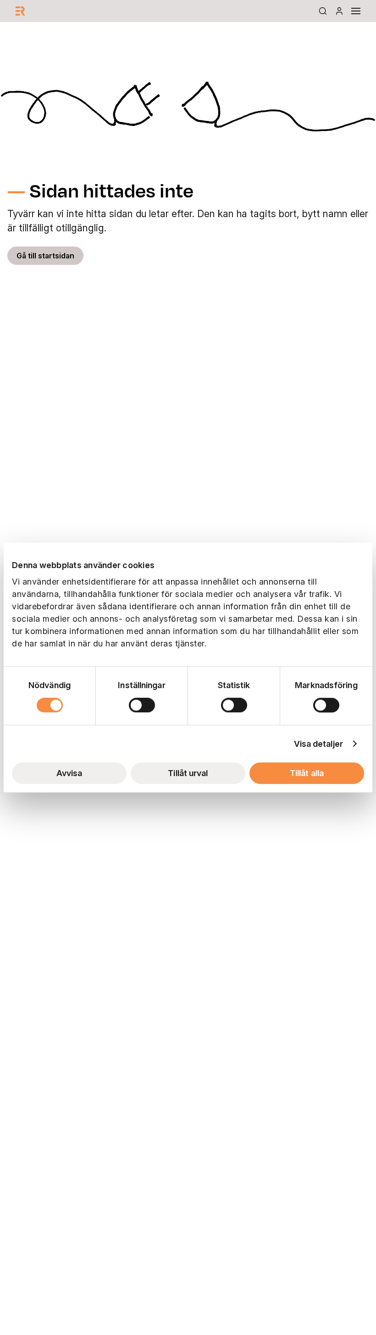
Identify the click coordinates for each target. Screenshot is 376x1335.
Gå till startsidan (45, 255)
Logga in (339, 11)
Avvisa (69, 773)
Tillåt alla (307, 773)
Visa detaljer (318, 744)
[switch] (142, 705)
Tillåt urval (188, 773)
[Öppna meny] (356, 11)
